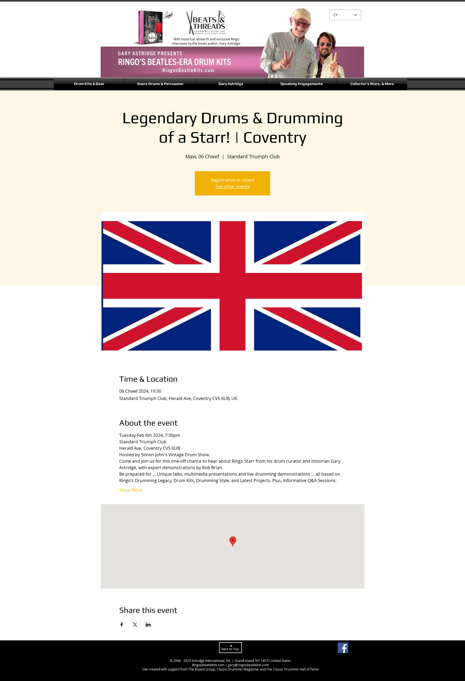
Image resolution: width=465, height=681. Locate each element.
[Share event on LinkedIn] (148, 624)
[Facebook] (343, 648)
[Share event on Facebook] (121, 624)
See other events (233, 186)
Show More (130, 490)
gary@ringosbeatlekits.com (248, 665)
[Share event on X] (135, 624)
